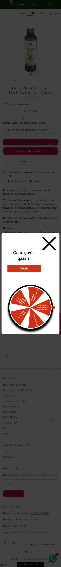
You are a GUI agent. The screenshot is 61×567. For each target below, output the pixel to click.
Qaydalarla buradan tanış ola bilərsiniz (24, 276)
